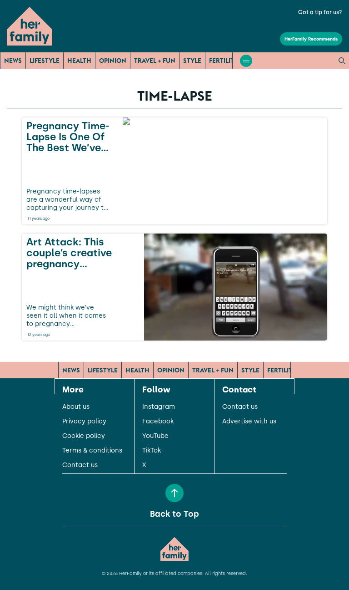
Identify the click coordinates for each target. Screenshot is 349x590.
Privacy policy (84, 421)
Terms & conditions (92, 450)
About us (76, 407)
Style (192, 60)
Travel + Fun (154, 60)
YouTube (155, 436)
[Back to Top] (174, 493)
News (13, 60)
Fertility (223, 60)
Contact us (80, 465)
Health (79, 60)
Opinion (112, 60)
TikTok (151, 450)
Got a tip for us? (320, 12)
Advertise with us (249, 421)
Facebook (158, 421)
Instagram (158, 407)
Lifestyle (45, 60)
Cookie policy (83, 436)
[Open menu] (246, 61)
